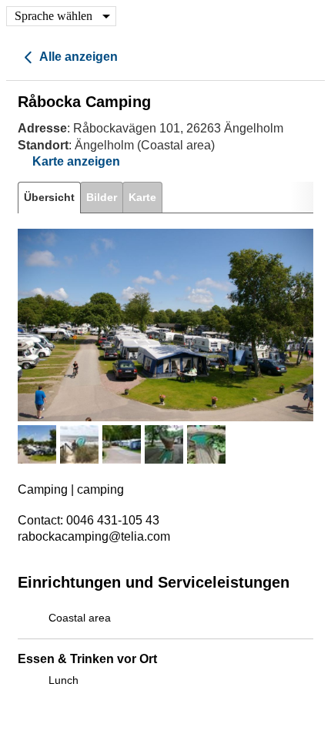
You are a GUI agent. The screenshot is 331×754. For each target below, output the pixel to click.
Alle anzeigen (77, 56)
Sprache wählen (53, 15)
